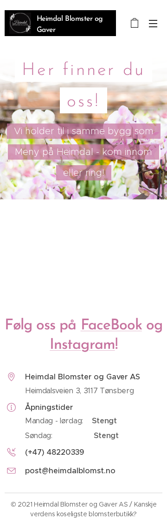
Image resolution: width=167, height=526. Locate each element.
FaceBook (111, 325)
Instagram (82, 345)
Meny (153, 23)
